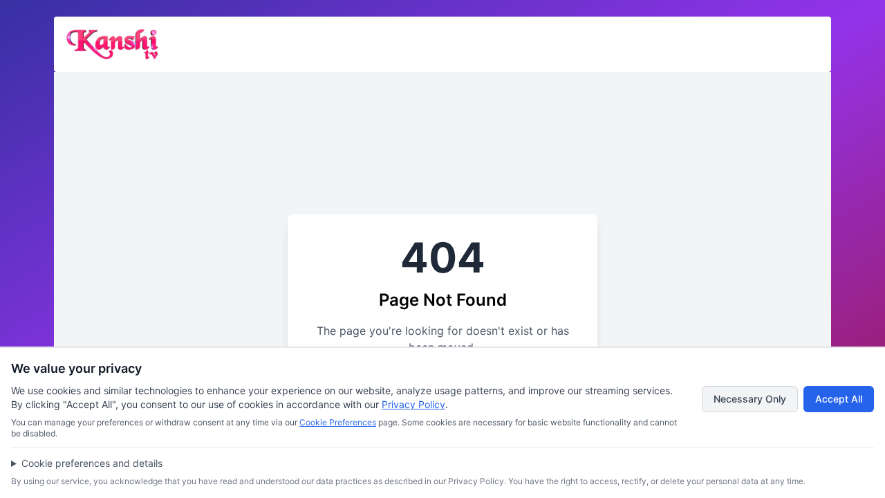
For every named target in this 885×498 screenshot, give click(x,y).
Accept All (838, 399)
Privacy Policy (413, 404)
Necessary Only (750, 399)
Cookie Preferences (337, 422)
